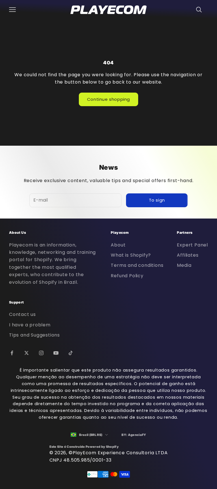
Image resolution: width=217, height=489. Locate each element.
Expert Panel (192, 245)
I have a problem (30, 325)
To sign (157, 200)
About (118, 245)
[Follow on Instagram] (41, 353)
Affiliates (187, 255)
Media (184, 265)
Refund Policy (127, 275)
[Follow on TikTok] (70, 353)
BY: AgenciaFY (133, 435)
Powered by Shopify (102, 447)
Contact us (22, 314)
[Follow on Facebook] (12, 353)
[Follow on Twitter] (26, 353)
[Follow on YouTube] (56, 353)
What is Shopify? (131, 255)
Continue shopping (108, 99)
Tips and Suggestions (34, 335)
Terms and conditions (137, 265)
